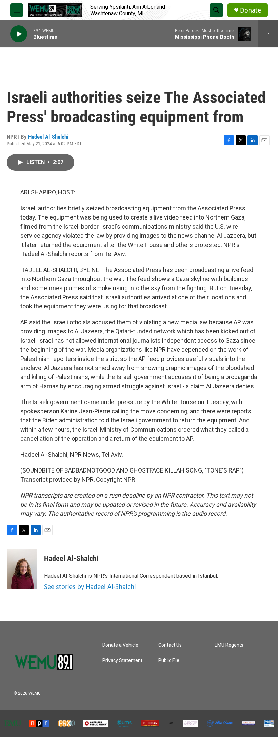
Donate (250, 10)
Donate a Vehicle (120, 645)
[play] (18, 34)
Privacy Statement (122, 660)
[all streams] (268, 33)
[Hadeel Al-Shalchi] (22, 569)
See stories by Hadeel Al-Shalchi (90, 586)
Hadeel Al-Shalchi (48, 136)
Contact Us (170, 645)
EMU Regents (229, 645)
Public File (168, 660)
